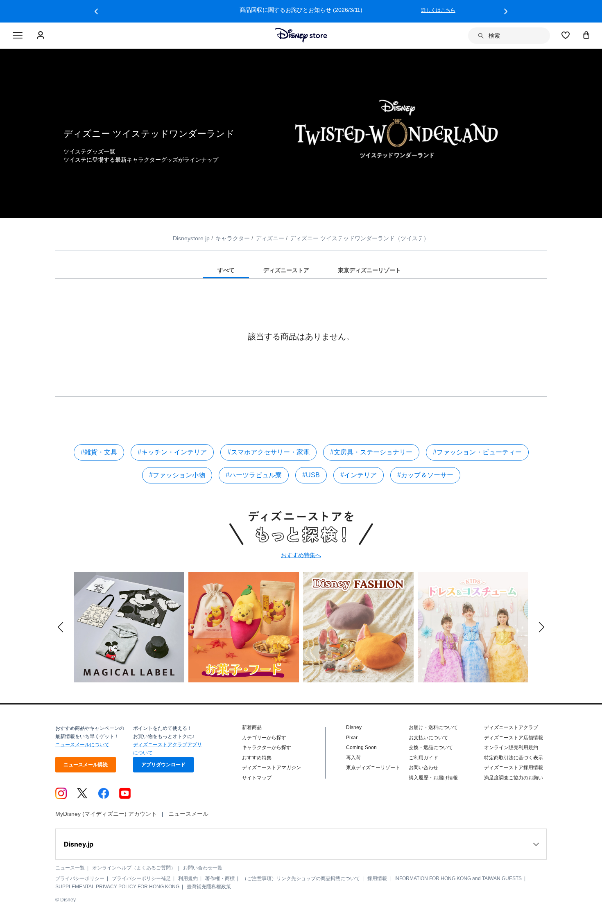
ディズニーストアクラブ (511, 727)
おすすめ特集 (257, 758)
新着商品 (252, 727)
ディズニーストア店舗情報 (513, 738)
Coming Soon (361, 747)
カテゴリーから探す (264, 738)
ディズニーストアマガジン (271, 767)
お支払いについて (428, 738)
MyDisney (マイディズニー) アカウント (106, 814)
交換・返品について (431, 747)
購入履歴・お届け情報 (433, 778)
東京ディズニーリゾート (373, 767)
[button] (96, 11)
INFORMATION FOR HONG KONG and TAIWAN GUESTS (458, 878)
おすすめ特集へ (301, 555)
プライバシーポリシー (79, 878)
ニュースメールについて (82, 744)
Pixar (352, 738)
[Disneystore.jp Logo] (301, 35)
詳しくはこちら (438, 10)
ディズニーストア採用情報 (513, 767)
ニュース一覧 (70, 868)
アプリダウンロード (163, 765)
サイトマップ (257, 778)
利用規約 (188, 878)
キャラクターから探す (266, 747)
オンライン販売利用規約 (511, 747)
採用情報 (377, 878)
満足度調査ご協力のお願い (513, 778)
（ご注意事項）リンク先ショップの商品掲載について (301, 878)
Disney (354, 727)
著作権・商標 (220, 878)
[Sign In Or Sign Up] (41, 35)
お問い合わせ (423, 767)
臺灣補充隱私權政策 (209, 887)
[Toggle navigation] (17, 36)
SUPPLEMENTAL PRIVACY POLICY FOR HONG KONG (117, 887)
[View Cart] (586, 34)
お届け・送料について (433, 727)
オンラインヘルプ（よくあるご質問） (134, 868)
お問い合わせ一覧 (202, 868)
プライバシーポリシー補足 (141, 878)
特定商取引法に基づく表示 (513, 758)
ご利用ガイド (423, 758)
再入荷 (353, 758)
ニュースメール (188, 814)
